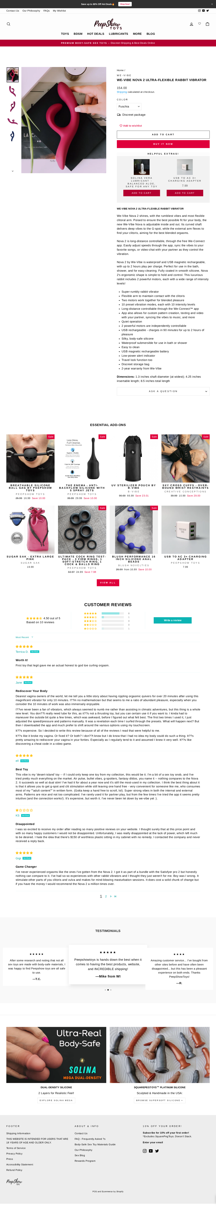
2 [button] (106, 896)
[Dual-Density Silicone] (56, 1055)
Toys (65, 33)
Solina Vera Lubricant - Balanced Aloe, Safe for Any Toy (141, 182)
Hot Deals (95, 33)
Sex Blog (80, 1155)
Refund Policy (14, 1170)
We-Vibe (124, 75)
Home (120, 70)
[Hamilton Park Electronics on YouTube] (151, 1151)
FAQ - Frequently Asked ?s (90, 1139)
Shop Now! (125, 4)
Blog (151, 33)
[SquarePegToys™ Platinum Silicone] (160, 1055)
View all (108, 582)
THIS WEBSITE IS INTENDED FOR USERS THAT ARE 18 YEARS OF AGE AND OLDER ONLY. (37, 1141)
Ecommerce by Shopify (112, 1191)
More (137, 33)
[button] (90, 613)
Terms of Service (16, 1148)
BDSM (78, 33)
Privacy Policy (14, 1153)
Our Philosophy (31, 10)
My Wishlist (59, 10)
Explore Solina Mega (56, 1100)
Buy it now (163, 144)
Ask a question (163, 391)
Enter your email (153, 1142)
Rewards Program (85, 1160)
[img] (24, 646)
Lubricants (118, 33)
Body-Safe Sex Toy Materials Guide (95, 1144)
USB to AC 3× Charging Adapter (184, 179)
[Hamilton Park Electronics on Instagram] (145, 1151)
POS (95, 1191)
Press (9, 1159)
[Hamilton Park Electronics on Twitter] (157, 1151)
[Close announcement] (212, 4)
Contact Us (12, 10)
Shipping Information (18, 1133)
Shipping (122, 92)
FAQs (46, 10)
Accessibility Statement (19, 1164)
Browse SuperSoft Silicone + (159, 1100)
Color (122, 99)
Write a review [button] (173, 620)
